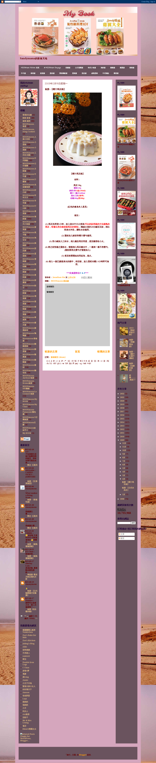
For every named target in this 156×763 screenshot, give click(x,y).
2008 (122, 499)
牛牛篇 (23, 73)
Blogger (83, 755)
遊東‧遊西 (26, 121)
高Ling (26, 677)
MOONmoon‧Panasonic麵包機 (29, 412)
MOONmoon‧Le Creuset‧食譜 (30, 393)
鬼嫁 (24, 674)
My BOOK (27, 433)
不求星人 (26, 653)
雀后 (24, 726)
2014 (122, 422)
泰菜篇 (33, 73)
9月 (124, 454)
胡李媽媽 (26, 650)
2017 (122, 411)
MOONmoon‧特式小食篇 (29, 223)
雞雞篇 (112, 68)
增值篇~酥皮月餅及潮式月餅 (31, 576)
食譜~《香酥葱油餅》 (132, 343)
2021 (122, 397)
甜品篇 (84, 73)
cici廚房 (26, 714)
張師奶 (25, 705)
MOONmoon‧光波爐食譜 (29, 186)
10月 (124, 450)
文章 (122, 534)
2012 (122, 429)
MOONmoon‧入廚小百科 (29, 138)
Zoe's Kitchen (29, 640)
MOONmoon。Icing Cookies (29, 130)
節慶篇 (68, 68)
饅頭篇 (116, 73)
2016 (122, 415)
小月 (24, 708)
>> (36, 618)
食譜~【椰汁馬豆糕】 (128, 483)
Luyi (25, 699)
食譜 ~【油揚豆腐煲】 (132, 366)
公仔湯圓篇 (79, 68)
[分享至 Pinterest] (91, 277)
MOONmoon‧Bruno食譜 (28, 382)
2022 (122, 394)
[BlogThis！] (84, 277)
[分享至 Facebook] (89, 277)
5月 (124, 468)
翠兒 (24, 659)
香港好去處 (27, 115)
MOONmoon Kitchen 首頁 (30, 68)
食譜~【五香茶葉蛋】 (31, 482)
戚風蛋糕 (94, 73)
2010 (122, 437)
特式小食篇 (92, 68)
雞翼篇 (122, 68)
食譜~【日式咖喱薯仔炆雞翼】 (31, 593)
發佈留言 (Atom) (58, 357)
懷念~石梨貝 (32, 465)
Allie (25, 647)
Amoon (26, 692)
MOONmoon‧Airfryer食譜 (28, 377)
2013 (122, 426)
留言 (122, 538)
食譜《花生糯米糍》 (30, 610)
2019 (122, 404)
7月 (124, 461)
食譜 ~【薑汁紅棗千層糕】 (132, 355)
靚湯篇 (42, 73)
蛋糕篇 (74, 73)
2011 (122, 433)
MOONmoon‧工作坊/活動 (29, 154)
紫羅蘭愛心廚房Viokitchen (29, 631)
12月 (124, 443)
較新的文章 (51, 351)
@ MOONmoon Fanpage (52, 68)
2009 (122, 440)
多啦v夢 (26, 671)
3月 (124, 475)
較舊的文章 (103, 351)
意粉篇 (52, 73)
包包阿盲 (26, 696)
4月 (124, 472)
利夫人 (25, 711)
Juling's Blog (28, 644)
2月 (124, 479)
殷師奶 (25, 702)
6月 (124, 465)
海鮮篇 (103, 68)
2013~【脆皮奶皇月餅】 (132, 331)
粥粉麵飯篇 (63, 73)
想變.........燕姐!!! (132, 377)
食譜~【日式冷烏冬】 (128, 489)
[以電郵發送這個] (82, 277)
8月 (124, 457)
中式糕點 (106, 73)
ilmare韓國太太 (29, 729)
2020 (122, 401)
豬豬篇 (132, 68)
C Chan (26, 668)
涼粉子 (25, 717)
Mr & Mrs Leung (27, 721)
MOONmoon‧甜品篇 (60, 281)
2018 (122, 408)
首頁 (77, 351)
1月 (124, 494)
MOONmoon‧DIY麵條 (28, 387)
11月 (124, 447)
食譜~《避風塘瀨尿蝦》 (31, 545)
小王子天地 (27, 683)
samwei (26, 656)
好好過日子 (27, 689)
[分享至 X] (87, 277)
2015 (122, 419)
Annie (25, 680)
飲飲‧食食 (26, 118)
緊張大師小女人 (29, 686)
